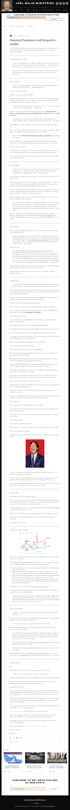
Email (8, 15)
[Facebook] (60, 3)
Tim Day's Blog (12, 26)
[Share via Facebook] (10, 737)
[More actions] (59, 36)
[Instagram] (57, 3)
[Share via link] (20, 737)
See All (65, 749)
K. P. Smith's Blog (29, 26)
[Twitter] (63, 3)
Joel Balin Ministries (35, 3)
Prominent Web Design (49, 806)
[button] (65, 26)
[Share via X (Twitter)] (13, 737)
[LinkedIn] (67, 3)
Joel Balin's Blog (20, 26)
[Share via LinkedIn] (17, 737)
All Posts (4, 26)
